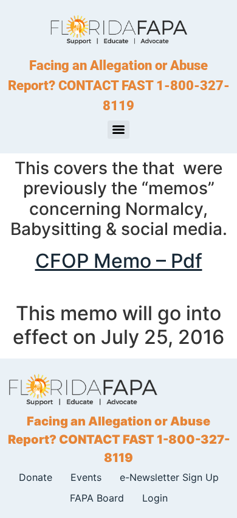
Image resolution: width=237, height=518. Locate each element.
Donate (35, 477)
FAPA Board (97, 498)
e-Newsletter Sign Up (169, 477)
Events (85, 477)
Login (155, 498)
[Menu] (118, 130)
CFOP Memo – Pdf (118, 261)
